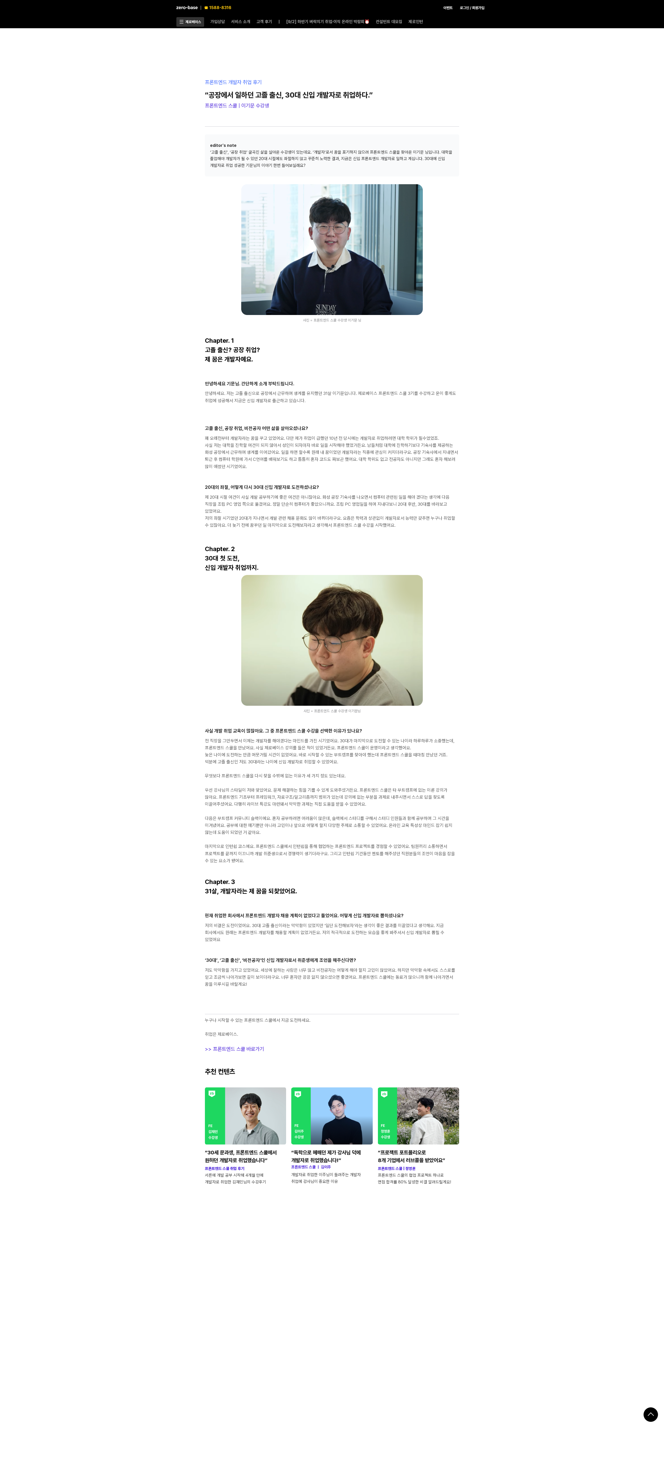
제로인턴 (416, 21)
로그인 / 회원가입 (472, 8)
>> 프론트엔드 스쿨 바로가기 (234, 1049)
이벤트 (448, 8)
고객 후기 (264, 21)
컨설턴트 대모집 (389, 21)
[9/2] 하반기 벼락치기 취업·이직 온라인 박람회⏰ (328, 21)
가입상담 (217, 21)
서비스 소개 (240, 21)
